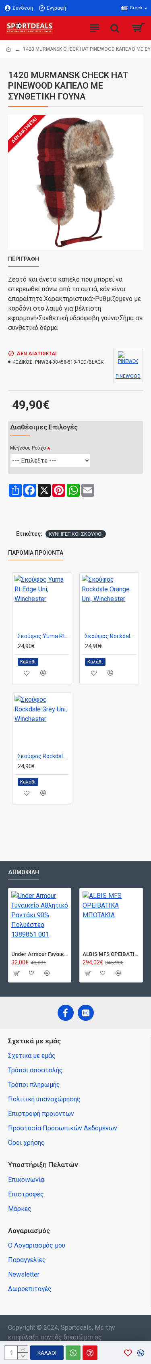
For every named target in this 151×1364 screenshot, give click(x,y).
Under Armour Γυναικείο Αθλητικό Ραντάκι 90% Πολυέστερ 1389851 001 (39, 954)
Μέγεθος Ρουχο (28, 448)
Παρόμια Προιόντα (35, 552)
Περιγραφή (23, 259)
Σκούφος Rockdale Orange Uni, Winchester (110, 636)
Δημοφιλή (23, 872)
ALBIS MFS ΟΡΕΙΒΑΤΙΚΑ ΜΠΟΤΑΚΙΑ (111, 954)
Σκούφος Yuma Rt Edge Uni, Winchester (43, 636)
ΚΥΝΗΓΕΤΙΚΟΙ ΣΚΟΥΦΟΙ (76, 534)
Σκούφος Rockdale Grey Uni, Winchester (43, 756)
